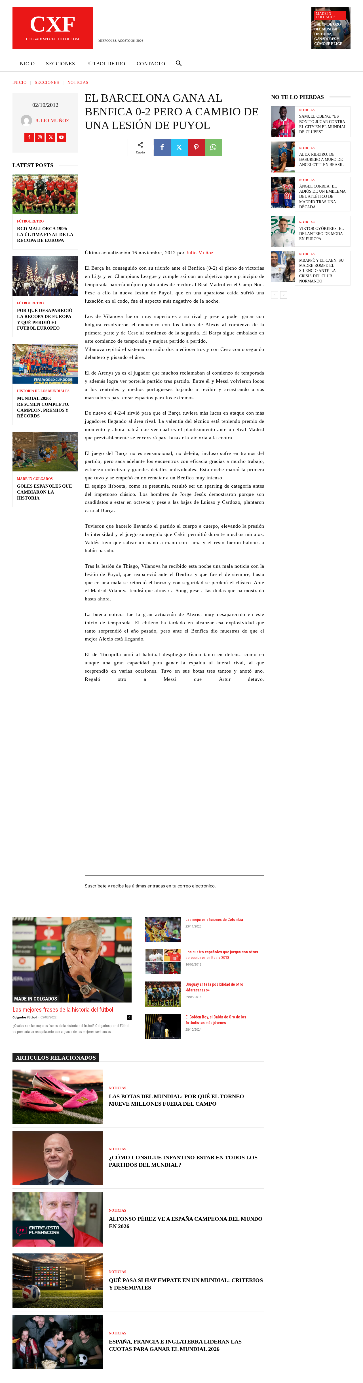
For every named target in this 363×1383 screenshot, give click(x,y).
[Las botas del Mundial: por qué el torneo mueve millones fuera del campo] (57, 1097)
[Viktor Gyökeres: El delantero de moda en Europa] (283, 231)
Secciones (47, 82)
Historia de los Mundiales (43, 391)
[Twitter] (50, 137)
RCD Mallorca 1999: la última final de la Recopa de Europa (45, 234)
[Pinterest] (196, 147)
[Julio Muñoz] (28, 120)
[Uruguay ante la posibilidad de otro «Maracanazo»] (163, 993)
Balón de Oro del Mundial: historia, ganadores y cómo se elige (328, 34)
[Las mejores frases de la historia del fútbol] (72, 960)
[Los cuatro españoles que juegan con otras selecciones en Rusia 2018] (163, 961)
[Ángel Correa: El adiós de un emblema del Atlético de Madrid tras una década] (283, 192)
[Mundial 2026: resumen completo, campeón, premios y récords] (45, 364)
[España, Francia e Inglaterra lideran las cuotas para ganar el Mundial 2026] (57, 1342)
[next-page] (283, 295)
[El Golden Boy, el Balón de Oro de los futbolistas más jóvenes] (163, 1026)
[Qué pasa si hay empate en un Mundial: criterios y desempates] (57, 1280)
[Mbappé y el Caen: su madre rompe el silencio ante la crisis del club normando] (283, 266)
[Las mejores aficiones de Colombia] (163, 929)
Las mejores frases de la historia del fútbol (62, 1009)
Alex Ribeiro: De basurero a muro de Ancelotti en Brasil (321, 159)
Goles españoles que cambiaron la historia (44, 492)
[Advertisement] (174, 206)
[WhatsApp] (213, 147)
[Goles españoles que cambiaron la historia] (45, 451)
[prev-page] (274, 295)
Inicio (19, 82)
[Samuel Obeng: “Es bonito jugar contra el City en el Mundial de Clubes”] (283, 121)
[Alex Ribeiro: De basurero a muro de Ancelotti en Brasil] (283, 157)
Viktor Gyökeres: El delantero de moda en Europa (321, 233)
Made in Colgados (325, 15)
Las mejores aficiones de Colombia (214, 919)
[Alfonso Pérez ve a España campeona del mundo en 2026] (57, 1219)
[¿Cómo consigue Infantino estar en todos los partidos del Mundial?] (57, 1158)
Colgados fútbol (24, 1017)
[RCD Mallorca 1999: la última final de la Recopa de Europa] (45, 194)
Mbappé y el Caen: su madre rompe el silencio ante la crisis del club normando (321, 270)
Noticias (77, 82)
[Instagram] (40, 137)
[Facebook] (29, 137)
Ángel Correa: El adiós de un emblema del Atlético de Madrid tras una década (322, 196)
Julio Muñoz (52, 120)
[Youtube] (61, 137)
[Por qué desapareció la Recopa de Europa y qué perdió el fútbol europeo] (45, 276)
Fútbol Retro (30, 221)
